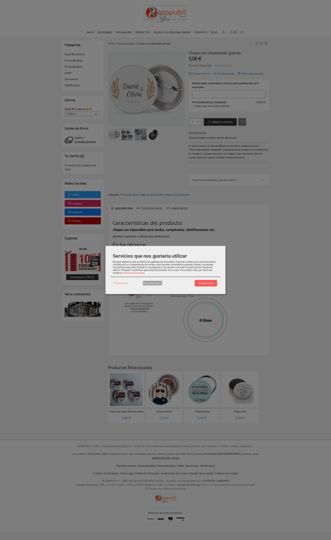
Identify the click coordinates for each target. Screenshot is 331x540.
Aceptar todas (205, 283)
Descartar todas (152, 283)
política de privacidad (133, 272)
